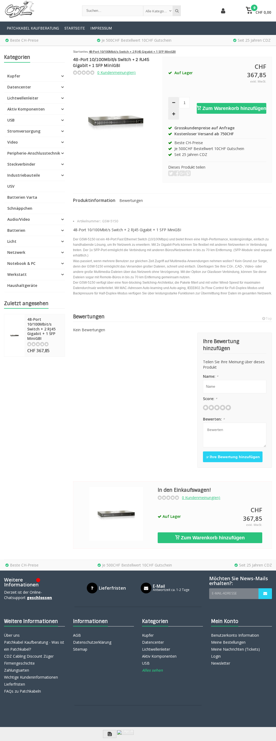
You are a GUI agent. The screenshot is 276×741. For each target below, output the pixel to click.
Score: (210, 398)
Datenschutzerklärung (92, 642)
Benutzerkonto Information (235, 635)
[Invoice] (109, 734)
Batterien (16, 230)
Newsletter (220, 663)
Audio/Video (18, 219)
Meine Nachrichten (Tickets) (235, 649)
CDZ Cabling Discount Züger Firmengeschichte (29, 660)
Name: (210, 376)
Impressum (101, 28)
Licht (11, 241)
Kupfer (13, 76)
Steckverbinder (21, 164)
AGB (77, 635)
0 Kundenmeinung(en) (116, 72)
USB (11, 120)
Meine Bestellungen (228, 642)
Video (12, 142)
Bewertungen (131, 200)
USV (11, 186)
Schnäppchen (19, 208)
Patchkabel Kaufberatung (33, 28)
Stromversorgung (23, 131)
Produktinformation (94, 200)
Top (268, 318)
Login (216, 656)
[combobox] (158, 10)
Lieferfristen (14, 684)
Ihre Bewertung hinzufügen (234, 457)
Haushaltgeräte (22, 285)
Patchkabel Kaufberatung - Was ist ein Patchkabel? (34, 646)
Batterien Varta (22, 197)
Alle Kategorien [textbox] (158, 11)
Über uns (12, 635)
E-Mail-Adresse (224, 593)
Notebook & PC (21, 263)
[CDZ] (37, 11)
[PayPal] (125, 732)
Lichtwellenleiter (22, 98)
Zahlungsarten (16, 670)
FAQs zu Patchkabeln (22, 691)
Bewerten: (214, 419)
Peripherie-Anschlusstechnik (33, 153)
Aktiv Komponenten (26, 109)
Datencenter (19, 87)
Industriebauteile (23, 175)
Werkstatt (17, 274)
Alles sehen (152, 670)
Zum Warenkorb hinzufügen (233, 108)
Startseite (74, 28)
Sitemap (80, 649)
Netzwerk (16, 252)
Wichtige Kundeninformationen (31, 677)
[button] (258, 11)
